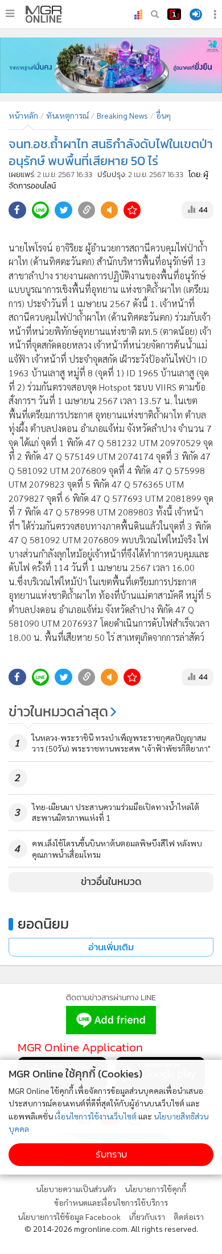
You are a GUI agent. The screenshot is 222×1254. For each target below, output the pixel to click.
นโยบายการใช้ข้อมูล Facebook (69, 1216)
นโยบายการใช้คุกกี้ (155, 1189)
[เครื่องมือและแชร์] (216, 14)
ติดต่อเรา (189, 1216)
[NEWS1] (174, 14)
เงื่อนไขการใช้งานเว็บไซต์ (96, 1116)
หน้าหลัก (23, 115)
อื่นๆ (163, 115)
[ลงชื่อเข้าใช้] (196, 14)
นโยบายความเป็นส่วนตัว (76, 1189)
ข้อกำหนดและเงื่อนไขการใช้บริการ (111, 1202)
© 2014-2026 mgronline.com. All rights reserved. (111, 1228)
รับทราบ (111, 1154)
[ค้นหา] (155, 14)
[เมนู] (10, 14)
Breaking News (122, 115)
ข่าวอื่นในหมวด (111, 881)
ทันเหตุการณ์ (67, 115)
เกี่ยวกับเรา (147, 1216)
